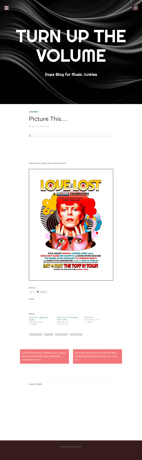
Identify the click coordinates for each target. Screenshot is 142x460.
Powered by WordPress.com (70, 447)
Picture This (76, 334)
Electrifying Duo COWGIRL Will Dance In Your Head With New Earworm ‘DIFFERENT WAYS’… (44, 356)
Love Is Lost (61, 334)
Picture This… (89, 317)
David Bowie (35, 334)
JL (48, 126)
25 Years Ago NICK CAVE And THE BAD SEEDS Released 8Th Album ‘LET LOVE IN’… (96, 356)
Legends (33, 111)
